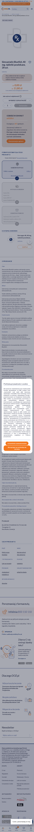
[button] (30, 819)
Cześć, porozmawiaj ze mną (21, 821)
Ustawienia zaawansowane (17, 443)
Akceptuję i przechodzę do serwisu (17, 448)
